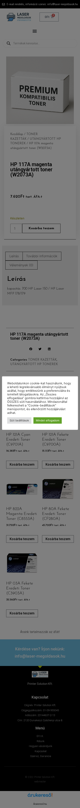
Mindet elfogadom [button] (47, 420)
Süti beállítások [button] (19, 420)
